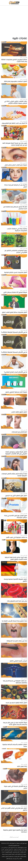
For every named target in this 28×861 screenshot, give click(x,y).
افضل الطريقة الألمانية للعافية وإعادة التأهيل (15, 580)
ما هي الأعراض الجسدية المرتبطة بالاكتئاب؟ (14, 332)
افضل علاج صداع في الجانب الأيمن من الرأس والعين (14, 809)
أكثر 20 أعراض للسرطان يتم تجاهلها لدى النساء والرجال (15, 207)
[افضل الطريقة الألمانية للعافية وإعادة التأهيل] (14, 568)
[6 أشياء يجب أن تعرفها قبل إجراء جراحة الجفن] (14, 174)
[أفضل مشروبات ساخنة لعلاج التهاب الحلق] (14, 301)
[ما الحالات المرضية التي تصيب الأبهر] (14, 526)
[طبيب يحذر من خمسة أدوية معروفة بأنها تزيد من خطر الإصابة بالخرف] (14, 132)
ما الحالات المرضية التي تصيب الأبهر (16, 537)
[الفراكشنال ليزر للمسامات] (14, 421)
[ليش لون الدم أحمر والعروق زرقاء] (14, 590)
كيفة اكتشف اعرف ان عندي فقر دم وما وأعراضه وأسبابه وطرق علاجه (15, 723)
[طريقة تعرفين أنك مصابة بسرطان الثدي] (14, 281)
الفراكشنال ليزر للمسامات (19, 432)
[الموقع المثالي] (14, 2)
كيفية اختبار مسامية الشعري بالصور (16, 392)
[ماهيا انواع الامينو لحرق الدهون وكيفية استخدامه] (14, 819)
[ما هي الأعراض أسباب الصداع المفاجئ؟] (14, 361)
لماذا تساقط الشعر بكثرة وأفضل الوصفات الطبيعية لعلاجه (14, 474)
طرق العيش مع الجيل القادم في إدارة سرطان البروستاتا (15, 516)
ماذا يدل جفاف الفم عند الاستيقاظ (17, 641)
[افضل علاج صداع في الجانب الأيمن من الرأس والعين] (14, 797)
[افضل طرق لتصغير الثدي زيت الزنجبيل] (14, 485)
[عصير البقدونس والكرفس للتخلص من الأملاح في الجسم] (14, 239)
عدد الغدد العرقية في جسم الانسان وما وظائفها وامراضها (15, 681)
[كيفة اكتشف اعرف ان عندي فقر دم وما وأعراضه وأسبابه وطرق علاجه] (14, 712)
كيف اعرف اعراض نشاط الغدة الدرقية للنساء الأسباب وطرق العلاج (16, 558)
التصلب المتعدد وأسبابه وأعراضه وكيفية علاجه (14, 745)
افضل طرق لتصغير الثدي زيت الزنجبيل (16, 495)
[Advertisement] (14, 21)
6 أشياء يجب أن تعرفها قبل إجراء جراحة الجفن (15, 186)
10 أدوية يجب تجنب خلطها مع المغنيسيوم (14, 123)
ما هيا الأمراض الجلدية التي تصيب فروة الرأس (15, 787)
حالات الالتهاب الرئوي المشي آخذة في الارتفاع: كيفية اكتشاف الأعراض (15, 102)
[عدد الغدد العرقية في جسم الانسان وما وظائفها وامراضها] (14, 670)
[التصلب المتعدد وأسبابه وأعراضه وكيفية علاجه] (14, 733)
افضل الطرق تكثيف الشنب (19, 412)
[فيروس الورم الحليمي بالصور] (14, 650)
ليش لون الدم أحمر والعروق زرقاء (17, 601)
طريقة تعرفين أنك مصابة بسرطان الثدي (15, 292)
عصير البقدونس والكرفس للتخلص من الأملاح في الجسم (16, 251)
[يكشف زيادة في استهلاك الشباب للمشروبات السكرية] (14, 218)
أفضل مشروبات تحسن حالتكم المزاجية (15, 272)
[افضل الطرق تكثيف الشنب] (14, 401)
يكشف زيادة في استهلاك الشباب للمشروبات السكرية (17, 229)
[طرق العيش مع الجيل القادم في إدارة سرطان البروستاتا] (14, 504)
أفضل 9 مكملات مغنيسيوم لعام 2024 (15, 81)
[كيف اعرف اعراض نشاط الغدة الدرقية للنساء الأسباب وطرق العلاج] (14, 546)
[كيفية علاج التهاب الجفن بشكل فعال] (14, 154)
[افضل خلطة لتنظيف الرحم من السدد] (14, 692)
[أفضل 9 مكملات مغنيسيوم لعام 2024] (14, 70)
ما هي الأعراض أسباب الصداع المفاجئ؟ (15, 372)
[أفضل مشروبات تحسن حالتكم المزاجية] (14, 261)
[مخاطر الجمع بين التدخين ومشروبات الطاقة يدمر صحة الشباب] (14, 48)
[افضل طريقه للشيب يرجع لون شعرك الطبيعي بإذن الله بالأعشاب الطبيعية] (14, 441)
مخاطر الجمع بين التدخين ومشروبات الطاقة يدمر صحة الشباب (14, 60)
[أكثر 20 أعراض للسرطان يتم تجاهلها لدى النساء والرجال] (14, 196)
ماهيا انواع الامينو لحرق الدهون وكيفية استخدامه (15, 831)
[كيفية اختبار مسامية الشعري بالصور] (14, 381)
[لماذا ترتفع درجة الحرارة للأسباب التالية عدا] (14, 610)
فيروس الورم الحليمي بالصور (18, 661)
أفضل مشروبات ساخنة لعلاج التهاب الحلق (14, 312)
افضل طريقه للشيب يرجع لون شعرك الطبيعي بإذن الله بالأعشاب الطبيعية (16, 453)
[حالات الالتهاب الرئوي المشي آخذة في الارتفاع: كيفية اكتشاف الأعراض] (14, 90)
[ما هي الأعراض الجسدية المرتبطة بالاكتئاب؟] (14, 321)
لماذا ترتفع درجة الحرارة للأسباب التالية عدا (14, 621)
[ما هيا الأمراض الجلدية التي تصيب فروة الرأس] (14, 775)
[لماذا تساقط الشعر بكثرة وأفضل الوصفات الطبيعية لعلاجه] (14, 463)
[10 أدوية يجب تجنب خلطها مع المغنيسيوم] (14, 112)
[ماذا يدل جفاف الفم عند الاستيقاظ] (14, 630)
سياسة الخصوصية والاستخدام (14, 845)
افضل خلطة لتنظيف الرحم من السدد (16, 702)
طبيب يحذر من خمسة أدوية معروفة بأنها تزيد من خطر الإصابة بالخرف (14, 144)
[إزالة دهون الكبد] (14, 755)
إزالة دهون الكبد (22, 766)
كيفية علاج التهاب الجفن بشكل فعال (16, 165)
